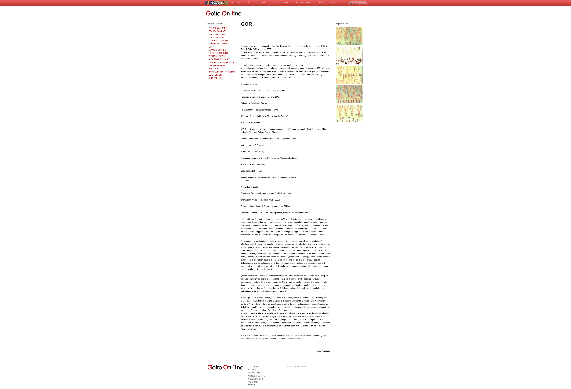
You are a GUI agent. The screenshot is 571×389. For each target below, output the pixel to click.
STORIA (247, 3)
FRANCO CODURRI (217, 34)
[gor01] (349, 36)
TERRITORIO (262, 3)
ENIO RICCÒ (214, 69)
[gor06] (349, 113)
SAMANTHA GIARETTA (219, 44)
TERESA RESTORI (217, 65)
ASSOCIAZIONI (303, 3)
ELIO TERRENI (215, 75)
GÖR (211, 47)
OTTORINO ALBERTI (218, 28)
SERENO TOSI (215, 78)
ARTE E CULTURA (282, 3)
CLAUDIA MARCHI (217, 56)
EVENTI (333, 3)
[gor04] (349, 75)
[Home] (225, 367)
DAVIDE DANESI (216, 37)
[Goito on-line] (216, 3)
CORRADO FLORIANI (218, 41)
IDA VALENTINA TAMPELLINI (222, 72)
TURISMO (319, 3)
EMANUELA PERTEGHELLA (221, 62)
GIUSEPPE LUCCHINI (218, 53)
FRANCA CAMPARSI (218, 31)
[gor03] (349, 55)
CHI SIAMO (235, 3)
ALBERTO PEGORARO (219, 59)
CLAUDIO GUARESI (217, 50)
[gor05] (349, 94)
